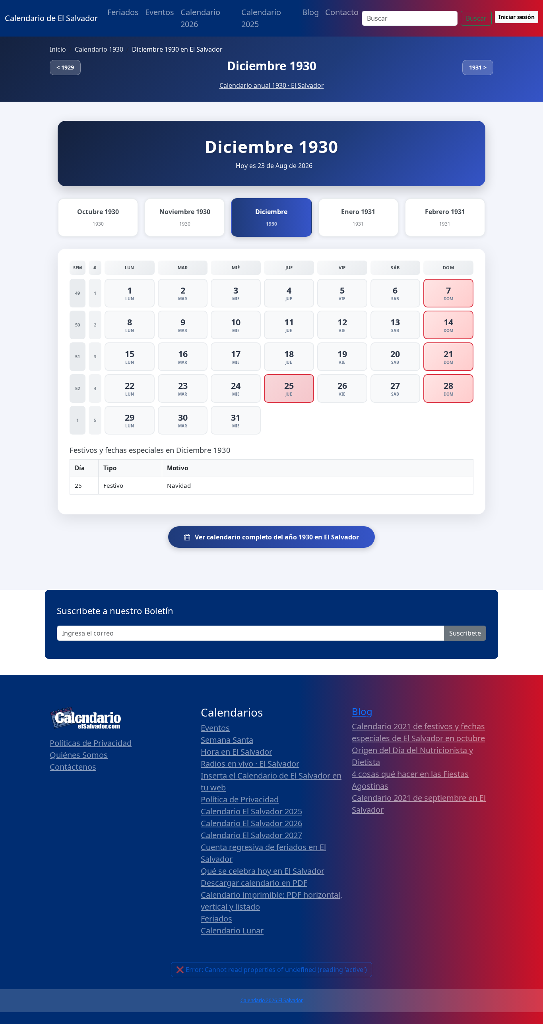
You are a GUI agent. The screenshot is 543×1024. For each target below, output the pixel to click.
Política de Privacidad (240, 799)
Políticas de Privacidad (91, 743)
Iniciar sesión (516, 17)
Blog (310, 12)
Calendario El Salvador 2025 (251, 811)
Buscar (476, 18)
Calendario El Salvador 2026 (251, 823)
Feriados (123, 12)
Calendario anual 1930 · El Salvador (271, 85)
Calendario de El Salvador (51, 18)
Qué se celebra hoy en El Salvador (262, 871)
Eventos (159, 12)
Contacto (342, 12)
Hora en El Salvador (236, 751)
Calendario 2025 (261, 18)
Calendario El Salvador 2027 (251, 835)
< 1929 (65, 67)
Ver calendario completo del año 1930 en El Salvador (276, 537)
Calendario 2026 (200, 18)
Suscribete (465, 633)
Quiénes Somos (79, 755)
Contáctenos (73, 766)
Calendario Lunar (232, 930)
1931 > (478, 67)
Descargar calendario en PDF (254, 882)
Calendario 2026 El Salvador (271, 1000)
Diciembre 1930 (271, 66)
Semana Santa (227, 739)
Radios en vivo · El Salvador (250, 763)
